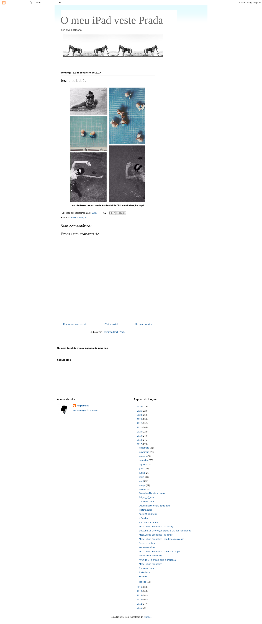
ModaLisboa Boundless (150, 564)
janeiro (143, 582)
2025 (139, 411)
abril (141, 481)
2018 (139, 440)
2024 (139, 415)
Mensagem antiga (143, 324)
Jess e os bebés (147, 543)
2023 (139, 419)
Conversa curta (146, 501)
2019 (139, 436)
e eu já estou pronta (148, 522)
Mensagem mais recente (75, 324)
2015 (139, 591)
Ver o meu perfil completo (85, 410)
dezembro (144, 448)
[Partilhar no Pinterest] (124, 213)
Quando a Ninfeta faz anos (152, 493)
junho (142, 473)
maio (142, 477)
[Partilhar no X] (117, 213)
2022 (139, 423)
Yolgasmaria (82, 405)
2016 (139, 587)
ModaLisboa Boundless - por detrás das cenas (161, 539)
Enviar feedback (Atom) (114, 332)
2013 (139, 599)
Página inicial (111, 324)
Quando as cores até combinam (154, 506)
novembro (144, 452)
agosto (143, 464)
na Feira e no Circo (148, 514)
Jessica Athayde (78, 217)
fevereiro (143, 489)
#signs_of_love (146, 497)
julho (142, 468)
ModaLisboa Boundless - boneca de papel (159, 551)
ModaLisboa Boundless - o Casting (156, 526)
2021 (139, 427)
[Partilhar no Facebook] (120, 213)
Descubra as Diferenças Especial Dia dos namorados (165, 530)
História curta (145, 510)
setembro (144, 460)
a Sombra (143, 518)
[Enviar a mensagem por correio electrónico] (104, 213)
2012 (139, 604)
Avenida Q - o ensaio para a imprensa (157, 560)
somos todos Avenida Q (150, 555)
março (142, 485)
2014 (139, 595)
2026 (139, 406)
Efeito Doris (144, 572)
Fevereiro (143, 576)
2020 (139, 432)
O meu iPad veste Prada (112, 20)
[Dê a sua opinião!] (114, 213)
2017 (139, 444)
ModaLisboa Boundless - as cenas (156, 535)
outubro (143, 456)
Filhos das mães (147, 547)
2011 (139, 608)
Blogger (147, 617)
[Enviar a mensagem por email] (110, 213)
